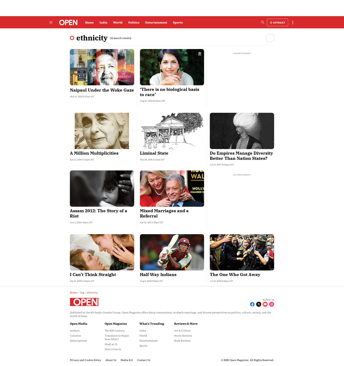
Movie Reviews (183, 335)
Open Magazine (116, 323)
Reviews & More (186, 323)
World (118, 22)
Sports (178, 22)
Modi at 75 (111, 344)
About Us (110, 360)
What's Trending (151, 323)
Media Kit (127, 360)
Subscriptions (78, 340)
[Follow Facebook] (252, 304)
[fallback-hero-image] (102, 67)
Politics (133, 22)
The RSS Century (115, 330)
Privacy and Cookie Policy (85, 360)
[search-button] (263, 22)
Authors (75, 330)
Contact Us (143, 360)
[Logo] (67, 22)
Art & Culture (182, 330)
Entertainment (156, 22)
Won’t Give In (113, 349)
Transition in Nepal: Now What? (117, 337)
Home (89, 22)
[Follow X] (258, 304)
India (103, 22)
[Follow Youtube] (265, 304)
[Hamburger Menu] (51, 22)
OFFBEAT (279, 22)
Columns (75, 335)
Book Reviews (182, 340)
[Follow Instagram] (271, 304)
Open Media (78, 323)
